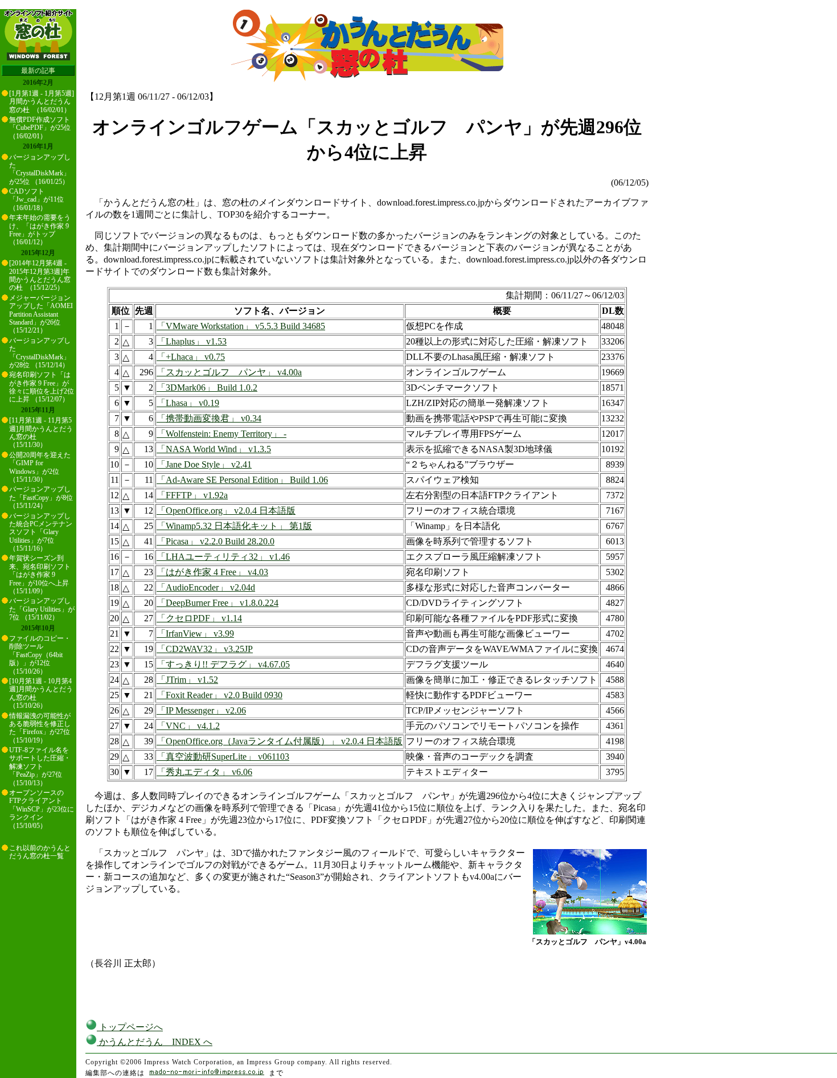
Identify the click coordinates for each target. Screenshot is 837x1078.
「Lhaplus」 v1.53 (192, 341)
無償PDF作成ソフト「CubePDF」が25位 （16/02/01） (40, 128)
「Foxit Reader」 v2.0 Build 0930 (219, 695)
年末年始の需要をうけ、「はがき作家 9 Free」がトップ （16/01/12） (40, 230)
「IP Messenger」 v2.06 (201, 710)
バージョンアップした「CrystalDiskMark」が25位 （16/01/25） (40, 169)
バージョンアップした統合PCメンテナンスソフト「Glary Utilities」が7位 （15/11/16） (40, 532)
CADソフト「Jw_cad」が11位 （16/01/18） (36, 199)
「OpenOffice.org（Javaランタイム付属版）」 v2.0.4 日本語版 (280, 741)
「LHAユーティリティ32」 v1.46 (223, 556)
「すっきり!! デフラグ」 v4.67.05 (223, 664)
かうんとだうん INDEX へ (154, 1042)
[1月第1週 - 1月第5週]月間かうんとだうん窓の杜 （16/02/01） (41, 101)
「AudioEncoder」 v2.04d (206, 587)
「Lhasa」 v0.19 (188, 403)
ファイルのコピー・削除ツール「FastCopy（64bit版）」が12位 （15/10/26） (40, 654)
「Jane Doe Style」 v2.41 (204, 464)
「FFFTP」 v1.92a (192, 495)
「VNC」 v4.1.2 (188, 726)
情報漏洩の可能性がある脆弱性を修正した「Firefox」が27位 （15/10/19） (40, 728)
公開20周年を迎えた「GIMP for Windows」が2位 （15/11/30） (40, 467)
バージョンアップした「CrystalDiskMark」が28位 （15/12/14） (40, 353)
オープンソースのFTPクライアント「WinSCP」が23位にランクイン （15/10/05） (41, 809)
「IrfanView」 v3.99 (195, 633)
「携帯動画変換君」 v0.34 (209, 418)
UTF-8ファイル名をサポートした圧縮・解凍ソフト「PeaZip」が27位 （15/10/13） (40, 766)
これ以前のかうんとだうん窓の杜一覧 (40, 852)
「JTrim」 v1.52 (187, 679)
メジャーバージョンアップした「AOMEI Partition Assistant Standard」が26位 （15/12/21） (41, 314)
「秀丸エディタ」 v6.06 (204, 772)
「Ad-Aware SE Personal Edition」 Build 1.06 (242, 480)
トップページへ (130, 1027)
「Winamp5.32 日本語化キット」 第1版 (234, 526)
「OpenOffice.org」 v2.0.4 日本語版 (226, 510)
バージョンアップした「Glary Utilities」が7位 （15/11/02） (42, 609)
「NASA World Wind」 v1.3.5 (214, 449)
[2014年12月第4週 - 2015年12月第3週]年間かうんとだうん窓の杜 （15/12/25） (40, 275)
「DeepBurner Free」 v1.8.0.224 (217, 603)
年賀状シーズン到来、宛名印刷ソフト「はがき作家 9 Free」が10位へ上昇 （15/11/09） (40, 574)
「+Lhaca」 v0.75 (191, 357)
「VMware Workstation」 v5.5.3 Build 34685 (241, 326)
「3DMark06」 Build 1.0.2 (207, 387)
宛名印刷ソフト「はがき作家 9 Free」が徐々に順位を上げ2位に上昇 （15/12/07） (41, 387)
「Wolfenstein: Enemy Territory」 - (221, 433)
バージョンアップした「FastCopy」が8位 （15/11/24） (41, 497)
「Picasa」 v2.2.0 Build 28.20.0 (215, 541)
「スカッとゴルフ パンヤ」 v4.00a (229, 372)
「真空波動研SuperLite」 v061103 (223, 756)
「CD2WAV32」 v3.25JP (205, 649)
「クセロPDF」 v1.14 (199, 618)
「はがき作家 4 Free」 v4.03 (212, 572)
